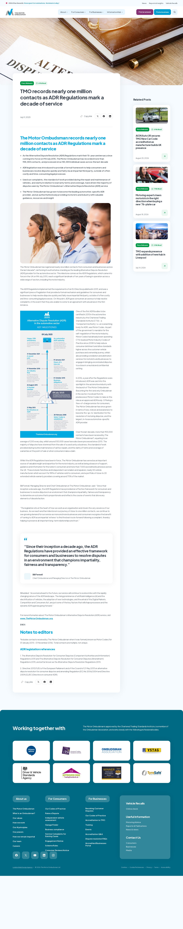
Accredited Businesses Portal (95, 844)
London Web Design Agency (22, 867)
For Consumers (77, 12)
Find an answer (145, 12)
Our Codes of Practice (55, 808)
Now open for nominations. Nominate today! (41, 3)
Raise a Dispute (52, 813)
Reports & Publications (136, 826)
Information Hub (114, 12)
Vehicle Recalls (171, 3)
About (63, 12)
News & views (132, 829)
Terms (156, 867)
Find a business (162, 12)
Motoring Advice (133, 822)
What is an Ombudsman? (24, 813)
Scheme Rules (51, 845)
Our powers (18, 832)
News (144, 3)
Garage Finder (51, 825)
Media (129, 850)
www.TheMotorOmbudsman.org (36, 618)
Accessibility (165, 867)
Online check (132, 809)
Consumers (131, 843)
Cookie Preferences (137, 867)
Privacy (149, 867)
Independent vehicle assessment (54, 818)
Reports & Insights (156, 3)
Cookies (124, 867)
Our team (17, 841)
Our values (17, 818)
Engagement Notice (54, 841)
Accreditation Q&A (94, 834)
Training (89, 825)
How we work (19, 822)
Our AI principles (20, 827)
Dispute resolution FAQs (96, 838)
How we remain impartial (24, 836)
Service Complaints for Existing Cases (55, 835)
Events (88, 829)
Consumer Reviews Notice (57, 850)
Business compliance (54, 829)
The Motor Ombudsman (23, 808)
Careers (16, 846)
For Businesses (95, 12)
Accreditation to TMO (95, 820)
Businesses (131, 846)
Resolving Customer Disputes (94, 809)
